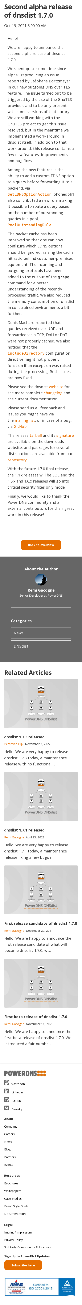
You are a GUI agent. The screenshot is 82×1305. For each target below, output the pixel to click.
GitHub (20, 426)
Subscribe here (23, 1265)
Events (8, 1165)
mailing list (25, 420)
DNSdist (21, 646)
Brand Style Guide (16, 1206)
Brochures (11, 1183)
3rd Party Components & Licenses (27, 1247)
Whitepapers (12, 1191)
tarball (36, 435)
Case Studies (13, 1199)
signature (65, 435)
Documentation (15, 1214)
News (19, 632)
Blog (7, 1149)
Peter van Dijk (13, 744)
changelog (53, 392)
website (56, 386)
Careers (9, 1134)
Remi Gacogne (41, 590)
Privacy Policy (13, 1240)
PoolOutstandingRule (30, 225)
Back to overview (41, 545)
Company (10, 1126)
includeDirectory (26, 353)
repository (17, 459)
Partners (10, 1157)
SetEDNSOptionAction (30, 194)
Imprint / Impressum (18, 1232)
